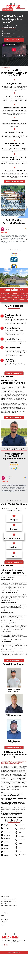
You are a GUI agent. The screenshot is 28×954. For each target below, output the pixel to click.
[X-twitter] (7, 945)
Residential (3, 919)
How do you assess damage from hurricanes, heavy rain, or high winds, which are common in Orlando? (12, 794)
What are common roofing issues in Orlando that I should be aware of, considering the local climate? (12, 813)
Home (2, 915)
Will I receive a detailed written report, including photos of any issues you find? (13, 808)
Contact (3, 923)
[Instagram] (4, 945)
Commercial (4, 921)
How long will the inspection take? (12, 817)
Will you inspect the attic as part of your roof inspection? (13, 798)
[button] (26, 1)
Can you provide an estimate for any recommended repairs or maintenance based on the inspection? (13, 804)
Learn (2, 925)
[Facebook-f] (2, 945)
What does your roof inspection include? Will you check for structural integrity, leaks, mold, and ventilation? (14, 762)
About (2, 917)
